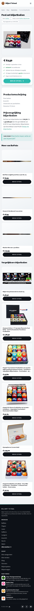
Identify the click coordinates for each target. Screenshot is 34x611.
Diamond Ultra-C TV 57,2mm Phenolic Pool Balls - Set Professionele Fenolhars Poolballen (16, 329)
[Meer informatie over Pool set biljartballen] (17, 39)
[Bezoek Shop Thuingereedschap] (3, 578)
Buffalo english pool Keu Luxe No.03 (14, 174)
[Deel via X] (22, 606)
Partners (4, 563)
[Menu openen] (30, 3)
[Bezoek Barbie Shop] (3, 584)
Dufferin (4, 532)
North (3, 541)
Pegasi (4, 526)
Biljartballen (14, 10)
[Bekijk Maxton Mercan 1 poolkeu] (17, 234)
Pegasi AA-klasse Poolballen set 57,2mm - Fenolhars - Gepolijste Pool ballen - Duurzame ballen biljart (16, 409)
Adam (3, 544)
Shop (8, 10)
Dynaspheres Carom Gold (11, 447)
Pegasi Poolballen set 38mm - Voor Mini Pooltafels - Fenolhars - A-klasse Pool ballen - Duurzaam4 (15, 485)
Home (3, 10)
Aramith (4, 538)
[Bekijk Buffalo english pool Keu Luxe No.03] (17, 161)
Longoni (4, 535)
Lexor (3, 529)
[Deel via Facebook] (26, 606)
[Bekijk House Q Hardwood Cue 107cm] (17, 197)
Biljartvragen (6, 569)
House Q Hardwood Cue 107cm (12, 211)
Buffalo (7, 18)
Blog (3, 560)
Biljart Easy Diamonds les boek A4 (13, 291)
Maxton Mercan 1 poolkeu (11, 247)
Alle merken (5, 557)
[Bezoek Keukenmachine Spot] (3, 591)
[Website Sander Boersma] (9, 606)
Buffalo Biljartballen (25, 18)
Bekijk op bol (16, 81)
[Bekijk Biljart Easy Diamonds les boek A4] (17, 278)
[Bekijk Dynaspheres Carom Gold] (17, 433)
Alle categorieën (7, 554)
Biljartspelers (6, 566)
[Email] (30, 606)
